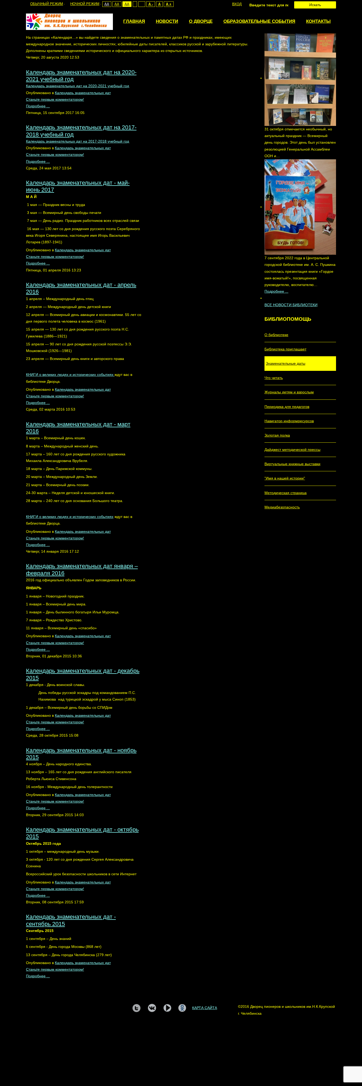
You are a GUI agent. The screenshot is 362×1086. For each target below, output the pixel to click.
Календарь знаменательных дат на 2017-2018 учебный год (77, 141)
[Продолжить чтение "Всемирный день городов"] (300, 78)
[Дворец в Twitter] (136, 1008)
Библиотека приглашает (285, 349)
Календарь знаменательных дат (83, 93)
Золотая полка (277, 435)
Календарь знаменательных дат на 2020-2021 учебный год (77, 86)
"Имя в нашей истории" (284, 478)
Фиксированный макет (135, 4)
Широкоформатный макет (141, 4)
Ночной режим (84, 4)
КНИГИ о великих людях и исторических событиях (70, 374)
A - (150, 4)
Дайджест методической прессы (292, 449)
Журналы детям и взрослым (289, 392)
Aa (106, 4)
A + (168, 4)
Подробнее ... (38, 106)
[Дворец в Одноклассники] (182, 1008)
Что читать (273, 378)
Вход (237, 4)
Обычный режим (46, 4)
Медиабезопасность (282, 507)
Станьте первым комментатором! (55, 99)
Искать (315, 5)
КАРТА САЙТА (204, 1008)
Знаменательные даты (285, 363)
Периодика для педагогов (286, 406)
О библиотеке (276, 335)
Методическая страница (285, 493)
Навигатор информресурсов (289, 421)
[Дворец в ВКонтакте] (152, 1008)
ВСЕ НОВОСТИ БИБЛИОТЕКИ (290, 305)
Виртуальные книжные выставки (292, 464)
